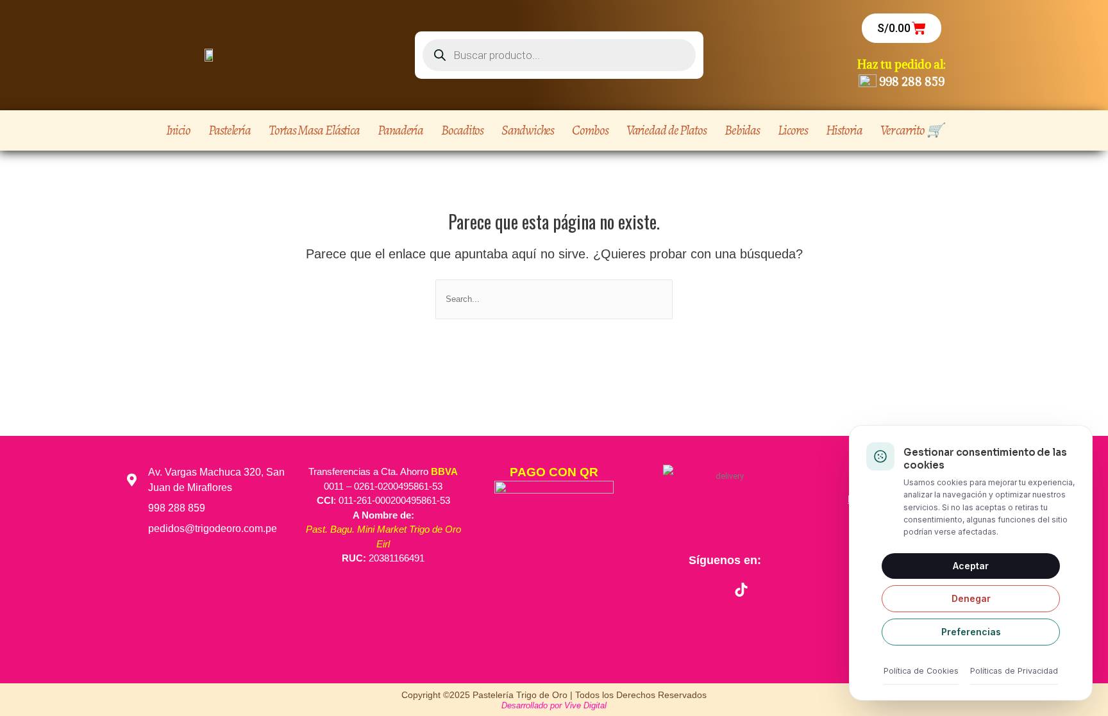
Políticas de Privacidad (1014, 671)
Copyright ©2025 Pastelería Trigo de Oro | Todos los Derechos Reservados (554, 695)
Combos (590, 130)
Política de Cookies (921, 671)
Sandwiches (527, 130)
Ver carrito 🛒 (911, 130)
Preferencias (971, 631)
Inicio (178, 130)
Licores (792, 130)
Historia (844, 130)
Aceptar (971, 565)
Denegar (971, 598)
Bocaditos (462, 130)
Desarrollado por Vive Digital (554, 705)
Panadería (400, 130)
